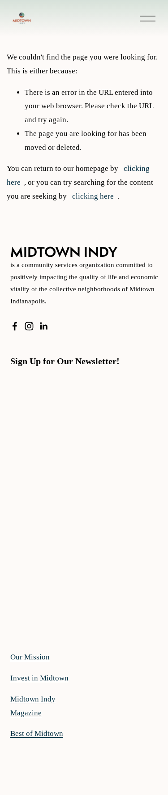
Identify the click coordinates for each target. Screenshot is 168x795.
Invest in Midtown (39, 678)
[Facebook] (14, 326)
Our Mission (30, 657)
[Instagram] (29, 326)
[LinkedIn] (43, 326)
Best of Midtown (36, 733)
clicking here (93, 196)
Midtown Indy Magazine (33, 706)
